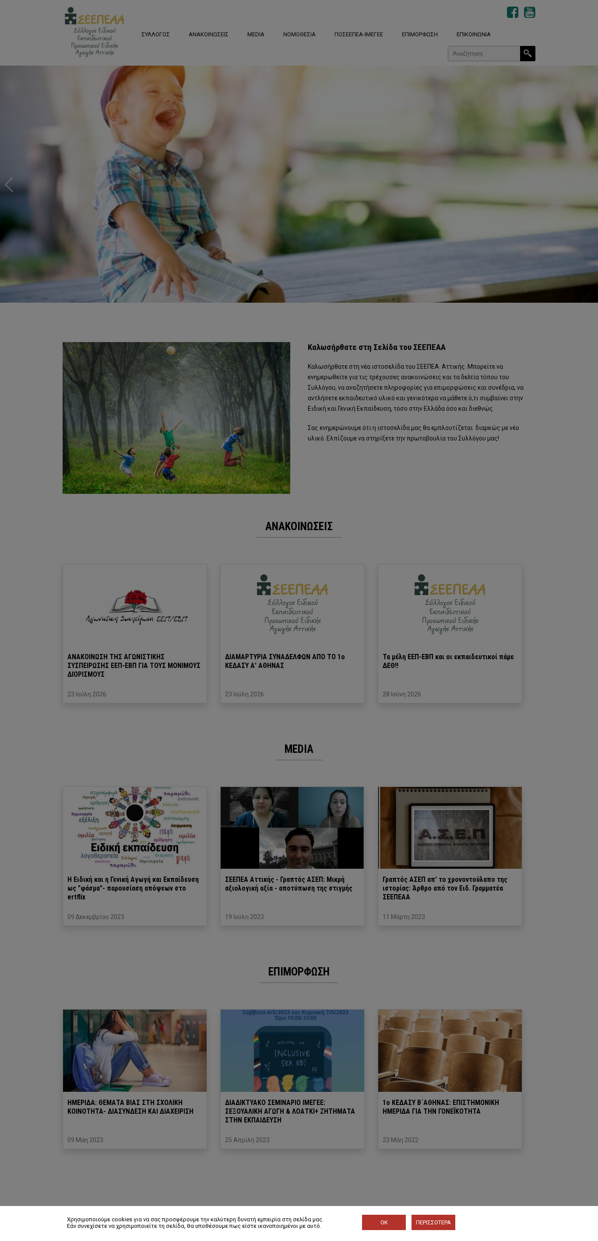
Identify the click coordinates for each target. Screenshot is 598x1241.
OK (384, 1222)
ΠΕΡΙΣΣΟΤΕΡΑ (433, 1222)
